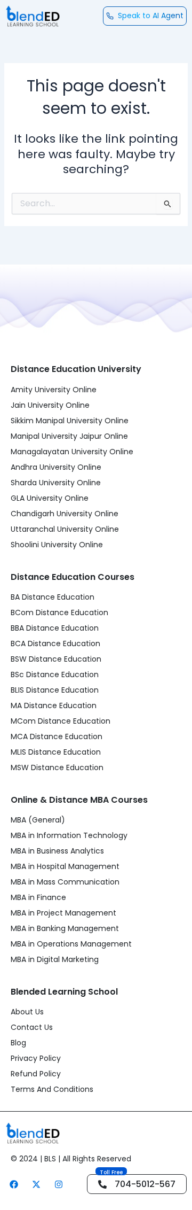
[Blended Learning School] (32, 16)
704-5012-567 (145, 1184)
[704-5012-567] (102, 1184)
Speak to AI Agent (150, 15)
